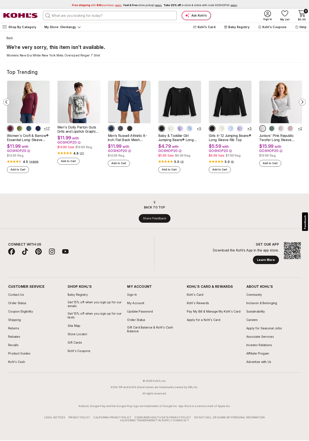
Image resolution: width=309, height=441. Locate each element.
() (34, 162)
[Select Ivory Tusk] (171, 128)
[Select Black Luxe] (161, 128)
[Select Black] (129, 128)
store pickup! (142, 5)
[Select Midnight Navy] (111, 128)
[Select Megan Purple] (180, 128)
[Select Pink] (281, 128)
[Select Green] (271, 128)
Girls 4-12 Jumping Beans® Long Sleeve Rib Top (230, 137)
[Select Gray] (262, 128)
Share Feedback (154, 218)
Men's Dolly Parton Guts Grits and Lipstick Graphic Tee (77, 129)
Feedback (305, 222)
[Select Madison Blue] (28, 128)
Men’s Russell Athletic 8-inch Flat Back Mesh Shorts (127, 137)
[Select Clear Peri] (189, 128)
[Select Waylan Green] (19, 128)
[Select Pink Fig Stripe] (290, 128)
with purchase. (96, 5)
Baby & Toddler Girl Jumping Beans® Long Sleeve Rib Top (176, 137)
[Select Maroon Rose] (10, 128)
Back (10, 37)
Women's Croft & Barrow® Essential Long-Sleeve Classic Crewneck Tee (28, 137)
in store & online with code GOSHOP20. (200, 5)
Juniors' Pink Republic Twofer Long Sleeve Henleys (276, 137)
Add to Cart (18, 169)
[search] (47, 15)
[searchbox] (110, 15)
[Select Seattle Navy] (38, 128)
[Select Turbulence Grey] (120, 128)
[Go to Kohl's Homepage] (20, 15)
